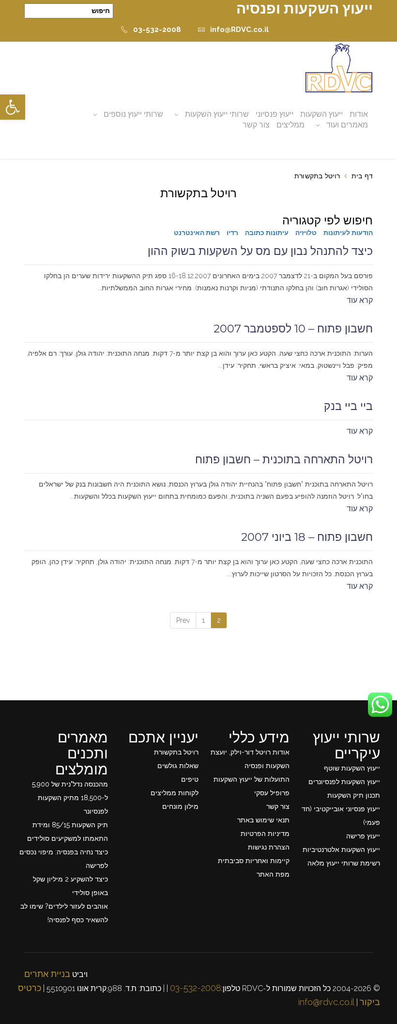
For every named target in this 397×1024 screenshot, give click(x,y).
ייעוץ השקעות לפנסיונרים (344, 782)
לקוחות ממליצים (174, 793)
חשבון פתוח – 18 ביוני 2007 (307, 537)
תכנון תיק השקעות (353, 795)
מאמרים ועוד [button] (347, 124)
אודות (359, 114)
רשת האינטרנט (197, 232)
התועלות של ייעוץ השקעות (252, 779)
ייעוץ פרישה (363, 836)
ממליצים (290, 124)
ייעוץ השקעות (321, 114)
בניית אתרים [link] (47, 974)
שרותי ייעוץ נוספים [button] (133, 114)
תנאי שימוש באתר (263, 820)
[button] (12, 107)
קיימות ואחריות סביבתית (254, 861)
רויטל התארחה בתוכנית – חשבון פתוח (284, 459)
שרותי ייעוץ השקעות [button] (217, 114)
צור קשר (256, 124)
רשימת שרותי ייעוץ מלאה (343, 863)
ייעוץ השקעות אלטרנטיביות (341, 849)
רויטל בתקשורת (176, 752)
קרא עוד (360, 300)
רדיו (232, 232)
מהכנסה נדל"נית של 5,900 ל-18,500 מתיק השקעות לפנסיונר (70, 797)
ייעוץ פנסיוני (274, 114)
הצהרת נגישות (269, 847)
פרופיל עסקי (272, 793)
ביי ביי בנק (348, 406)
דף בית (362, 176)
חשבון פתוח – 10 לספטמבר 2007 (293, 328)
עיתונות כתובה (267, 232)
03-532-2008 (157, 29)
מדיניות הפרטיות (265, 833)
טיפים (189, 779)
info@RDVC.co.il (239, 29)
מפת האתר (273, 874)
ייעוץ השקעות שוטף (352, 768)
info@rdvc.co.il (326, 1002)
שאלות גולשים (177, 766)
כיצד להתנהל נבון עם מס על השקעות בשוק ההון (260, 251)
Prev (183, 620)
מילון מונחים (180, 806)
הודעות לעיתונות (348, 232)
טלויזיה (306, 232)
